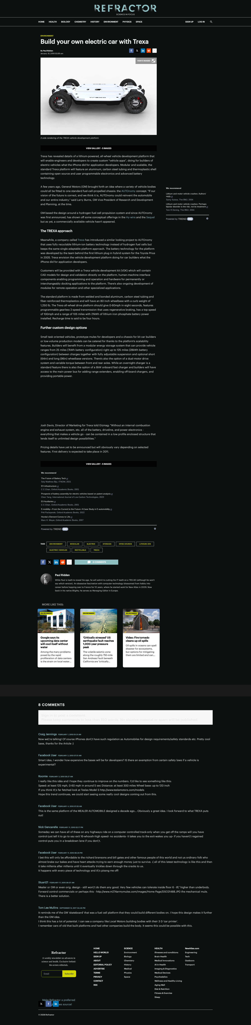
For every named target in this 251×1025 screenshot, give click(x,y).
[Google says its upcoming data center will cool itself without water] (56, 621)
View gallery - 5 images (98, 148)
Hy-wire (131, 217)
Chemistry (129, 960)
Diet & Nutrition (162, 989)
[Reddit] (149, 50)
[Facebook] (131, 50)
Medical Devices (162, 972)
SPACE (139, 21)
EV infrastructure (49, 486)
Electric (91, 544)
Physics (128, 972)
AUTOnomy (128, 191)
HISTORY (94, 21)
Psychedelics (161, 977)
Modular (74, 544)
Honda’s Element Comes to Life (55, 517)
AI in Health (160, 964)
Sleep (157, 997)
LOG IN (201, 21)
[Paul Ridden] (46, 579)
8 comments (99, 562)
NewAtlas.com (192, 948)
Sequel (150, 217)
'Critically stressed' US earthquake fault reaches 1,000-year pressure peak (98, 642)
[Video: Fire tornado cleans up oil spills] (141, 621)
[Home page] (125, 9)
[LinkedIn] (143, 50)
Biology (128, 956)
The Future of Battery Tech (53, 478)
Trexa (81, 240)
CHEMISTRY (80, 21)
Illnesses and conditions (166, 952)
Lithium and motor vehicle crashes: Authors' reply (186, 195)
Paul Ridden (62, 575)
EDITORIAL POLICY (103, 964)
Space (127, 977)
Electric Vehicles (58, 550)
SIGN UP (189, 21)
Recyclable (80, 550)
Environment (47, 36)
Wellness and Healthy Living (168, 981)
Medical (128, 968)
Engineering (191, 952)
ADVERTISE (99, 968)
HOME (41, 21)
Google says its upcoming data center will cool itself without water (54, 642)
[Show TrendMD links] (155, 529)
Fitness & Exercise (163, 993)
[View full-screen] (153, 61)
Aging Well (160, 985)
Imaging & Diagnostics (166, 968)
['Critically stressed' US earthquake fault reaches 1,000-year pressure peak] (98, 621)
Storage (107, 544)
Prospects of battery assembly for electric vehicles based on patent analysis (76, 494)
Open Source (125, 544)
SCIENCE (128, 948)
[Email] (154, 50)
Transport (190, 964)
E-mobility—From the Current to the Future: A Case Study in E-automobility (75, 509)
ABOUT (97, 960)
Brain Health (161, 956)
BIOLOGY (65, 21)
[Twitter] (137, 50)
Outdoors (189, 960)
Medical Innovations (164, 960)
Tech (187, 956)
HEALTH (53, 21)
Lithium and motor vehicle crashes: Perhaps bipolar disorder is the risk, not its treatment (186, 205)
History (127, 964)
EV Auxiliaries (47, 501)
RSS (95, 985)
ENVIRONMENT (111, 21)
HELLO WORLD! (101, 952)
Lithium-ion (145, 544)
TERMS (97, 972)
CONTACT (98, 981)
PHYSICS (127, 21)
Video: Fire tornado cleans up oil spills (137, 639)
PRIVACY (98, 977)
